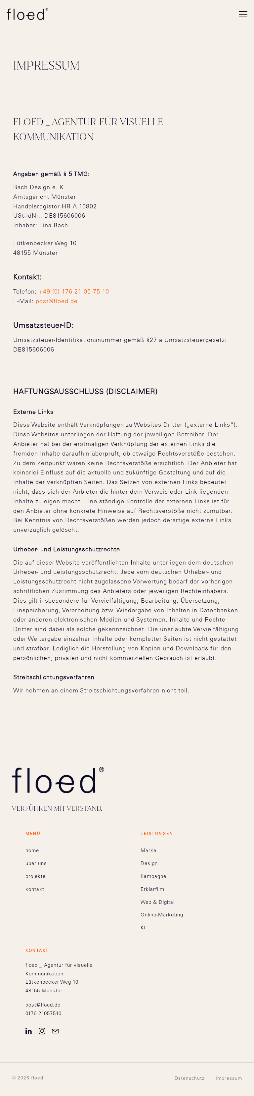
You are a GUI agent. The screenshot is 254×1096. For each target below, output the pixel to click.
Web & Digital (158, 902)
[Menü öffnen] (243, 14)
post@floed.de (57, 301)
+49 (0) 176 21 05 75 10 (74, 291)
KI (143, 927)
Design (149, 863)
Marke (148, 850)
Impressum (229, 1078)
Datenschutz (189, 1078)
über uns (36, 863)
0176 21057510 (43, 1013)
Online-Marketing (162, 914)
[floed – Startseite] (27, 14)
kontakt (34, 889)
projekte (35, 876)
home (32, 850)
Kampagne (153, 876)
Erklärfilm (152, 889)
